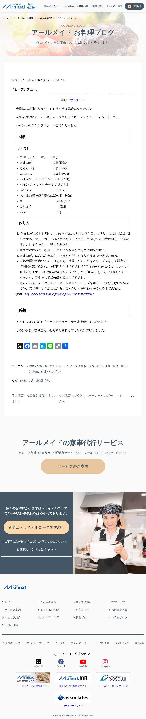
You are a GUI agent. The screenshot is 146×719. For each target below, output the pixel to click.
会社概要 (59, 643)
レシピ (67, 366)
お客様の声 (82, 6)
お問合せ (136, 6)
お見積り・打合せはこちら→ (36, 549)
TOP (7, 602)
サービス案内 (67, 6)
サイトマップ (122, 643)
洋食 (115, 366)
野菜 (48, 380)
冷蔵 (107, 366)
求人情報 (139, 643)
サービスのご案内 (73, 466)
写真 (99, 366)
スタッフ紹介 (13, 617)
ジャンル (55, 366)
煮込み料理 (35, 380)
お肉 (23, 380)
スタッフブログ (49, 617)
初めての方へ (51, 6)
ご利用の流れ (97, 6)
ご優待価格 (11, 625)
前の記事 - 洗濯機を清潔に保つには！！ (34, 398)
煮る (123, 366)
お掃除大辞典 (119, 609)
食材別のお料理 (50, 371)
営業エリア (118, 602)
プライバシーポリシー (82, 643)
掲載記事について (11, 643)
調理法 (33, 371)
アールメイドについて (37, 643)
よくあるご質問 (114, 6)
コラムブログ (119, 617)
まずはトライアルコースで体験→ (36, 527)
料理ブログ (82, 617)
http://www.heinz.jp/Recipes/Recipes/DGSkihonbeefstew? (59, 294)
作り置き (80, 366)
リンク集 (104, 643)
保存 (91, 366)
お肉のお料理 (38, 366)
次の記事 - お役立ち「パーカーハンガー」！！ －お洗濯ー (96, 398)
